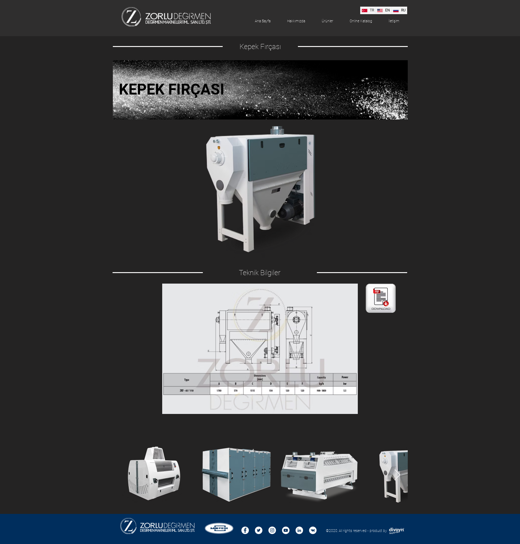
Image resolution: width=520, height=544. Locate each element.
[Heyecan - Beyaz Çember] (258, 530)
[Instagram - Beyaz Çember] (272, 530)
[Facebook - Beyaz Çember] (245, 530)
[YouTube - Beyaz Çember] (285, 530)
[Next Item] (397, 475)
